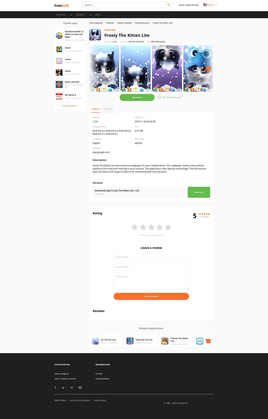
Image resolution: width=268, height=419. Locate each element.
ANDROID (80, 14)
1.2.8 (110, 41)
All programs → (70, 105)
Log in (181, 5)
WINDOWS (61, 14)
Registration (192, 5)
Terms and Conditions (80, 400)
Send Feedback (151, 296)
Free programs (96, 23)
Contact (99, 373)
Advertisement (102, 378)
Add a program (62, 373)
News (98, 14)
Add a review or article (65, 378)
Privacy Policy (100, 400)
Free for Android (136, 41)
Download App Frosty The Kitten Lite (117, 190)
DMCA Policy (60, 400)
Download (137, 97)
